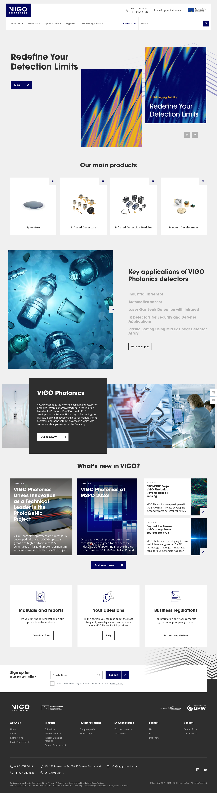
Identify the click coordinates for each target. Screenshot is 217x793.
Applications (52, 23)
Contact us (129, 23)
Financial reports (88, 733)
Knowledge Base (91, 23)
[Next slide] (195, 135)
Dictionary (154, 737)
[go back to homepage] (18, 10)
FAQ (151, 733)
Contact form (190, 729)
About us (15, 23)
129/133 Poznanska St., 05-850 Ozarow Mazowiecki (73, 766)
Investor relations (90, 722)
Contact (189, 722)
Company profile (88, 729)
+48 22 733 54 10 (139, 8)
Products (33, 23)
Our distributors (191, 733)
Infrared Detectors (54, 733)
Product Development (55, 745)
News (13, 729)
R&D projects (16, 737)
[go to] (197, 10)
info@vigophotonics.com (169, 10)
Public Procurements (20, 742)
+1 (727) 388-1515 (139, 11)
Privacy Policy (116, 683)
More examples (140, 346)
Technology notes (123, 729)
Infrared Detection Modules (53, 739)
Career (13, 733)
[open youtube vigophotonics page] (213, 400)
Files (151, 729)
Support (154, 722)
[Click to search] (206, 23)
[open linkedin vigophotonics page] (213, 392)
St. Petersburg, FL (54, 773)
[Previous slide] (187, 135)
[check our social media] (197, 769)
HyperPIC (71, 23)
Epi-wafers (50, 729)
